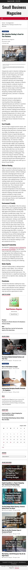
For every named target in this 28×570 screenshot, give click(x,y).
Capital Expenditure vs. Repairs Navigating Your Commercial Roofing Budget (12, 414)
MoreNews (21, 562)
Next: (12, 328)
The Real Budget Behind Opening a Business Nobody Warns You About (13, 507)
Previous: (13, 321)
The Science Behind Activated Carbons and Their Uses (13, 358)
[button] (2, 18)
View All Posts (14, 314)
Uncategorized (5, 31)
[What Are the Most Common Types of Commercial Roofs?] (14, 520)
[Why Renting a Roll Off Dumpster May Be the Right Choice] (14, 544)
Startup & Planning (7, 502)
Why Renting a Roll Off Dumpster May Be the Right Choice (13, 555)
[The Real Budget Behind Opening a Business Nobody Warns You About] (14, 497)
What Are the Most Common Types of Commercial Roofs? (11, 531)
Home (5, 479)
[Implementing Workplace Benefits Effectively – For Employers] (14, 378)
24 (3, 442)
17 (3, 439)
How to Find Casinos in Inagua (10, 367)
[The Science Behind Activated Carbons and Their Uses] (14, 347)
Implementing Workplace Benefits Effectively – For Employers (13, 389)
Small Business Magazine (14, 10)
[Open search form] (25, 18)
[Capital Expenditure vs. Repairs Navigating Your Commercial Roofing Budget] (14, 473)
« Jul (3, 447)
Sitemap (17, 568)
